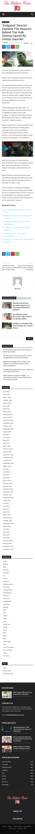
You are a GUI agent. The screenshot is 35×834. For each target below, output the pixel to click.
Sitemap (20, 828)
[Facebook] (4, 47)
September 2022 (8, 463)
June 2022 (6, 472)
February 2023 (7, 449)
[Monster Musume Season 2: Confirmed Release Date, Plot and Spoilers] (7, 739)
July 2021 (6, 503)
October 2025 (7, 400)
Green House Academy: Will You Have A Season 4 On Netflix (25, 267)
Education (6, 587)
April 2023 (6, 443)
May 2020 (6, 535)
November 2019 (8, 549)
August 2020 (7, 526)
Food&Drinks (7, 601)
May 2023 (6, 440)
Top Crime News (8, 647)
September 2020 (8, 523)
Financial (6, 598)
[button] (3, 14)
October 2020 (7, 520)
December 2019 (8, 546)
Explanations (7, 593)
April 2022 (6, 477)
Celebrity (6, 581)
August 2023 (7, 432)
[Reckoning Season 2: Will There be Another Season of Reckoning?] (7, 729)
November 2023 (8, 423)
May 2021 (6, 509)
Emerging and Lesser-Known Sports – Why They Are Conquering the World (18, 370)
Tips (4, 644)
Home (3, 19)
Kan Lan (6, 42)
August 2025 (7, 403)
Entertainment (8, 590)
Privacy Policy (27, 826)
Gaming (5, 607)
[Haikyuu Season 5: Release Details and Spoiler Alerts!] (7, 749)
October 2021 (7, 495)
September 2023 (8, 429)
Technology (6, 641)
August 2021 (7, 500)
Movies (5, 627)
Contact (10, 826)
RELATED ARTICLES (9, 298)
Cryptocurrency (8, 584)
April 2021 (6, 512)
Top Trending (10, 19)
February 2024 (7, 414)
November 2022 (8, 457)
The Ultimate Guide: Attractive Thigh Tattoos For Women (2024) (22, 316)
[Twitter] (8, 47)
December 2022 (8, 455)
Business (6, 570)
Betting (5, 564)
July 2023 (6, 434)
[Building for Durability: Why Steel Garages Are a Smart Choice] (7, 325)
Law (4, 621)
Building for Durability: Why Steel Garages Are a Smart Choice (23, 326)
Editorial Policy (18, 826)
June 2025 (6, 406)
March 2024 (7, 412)
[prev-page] (3, 333)
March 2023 (7, 446)
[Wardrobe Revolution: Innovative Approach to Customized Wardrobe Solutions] (7, 305)
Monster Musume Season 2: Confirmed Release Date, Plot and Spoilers (22, 739)
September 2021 (8, 498)
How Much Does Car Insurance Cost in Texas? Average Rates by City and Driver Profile (17, 356)
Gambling (6, 604)
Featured (6, 596)
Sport (5, 636)
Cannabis (6, 573)
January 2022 (7, 486)
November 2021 (8, 492)
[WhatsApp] (17, 47)
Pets (4, 633)
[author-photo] (17, 286)
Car (4, 575)
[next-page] (6, 333)
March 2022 (7, 480)
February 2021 (7, 518)
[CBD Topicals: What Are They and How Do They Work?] (7, 694)
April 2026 (6, 394)
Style (4, 639)
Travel (5, 653)
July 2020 (6, 529)
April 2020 (6, 538)
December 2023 (8, 420)
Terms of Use (12, 828)
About (4, 826)
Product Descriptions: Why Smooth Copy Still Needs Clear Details (17, 351)
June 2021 (6, 506)
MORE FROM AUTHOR (24, 298)
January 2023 (7, 452)
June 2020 (6, 532)
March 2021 (7, 515)
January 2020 (7, 543)
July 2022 (6, 469)
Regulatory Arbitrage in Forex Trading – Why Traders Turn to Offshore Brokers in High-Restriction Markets (16, 363)
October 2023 (7, 426)
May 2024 (6, 409)
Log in (5, 668)
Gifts (4, 610)
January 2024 (7, 417)
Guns (5, 613)
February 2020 (7, 541)
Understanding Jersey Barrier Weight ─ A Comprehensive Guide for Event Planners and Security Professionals (17, 377)
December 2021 (8, 489)
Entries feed (7, 671)
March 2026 (7, 397)
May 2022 (6, 475)
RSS (25, 828)
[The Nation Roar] (17, 6)
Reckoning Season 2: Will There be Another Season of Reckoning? (22, 729)
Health (5, 616)
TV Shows (6, 656)
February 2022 (7, 483)
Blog (4, 567)
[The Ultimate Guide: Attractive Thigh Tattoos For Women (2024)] (7, 316)
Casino (5, 578)
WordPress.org (8, 673)
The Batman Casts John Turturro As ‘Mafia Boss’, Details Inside (9, 267)
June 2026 (6, 391)
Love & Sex (6, 624)
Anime (5, 561)
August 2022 (7, 466)
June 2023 (6, 437)
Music (5, 630)
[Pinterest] (13, 47)
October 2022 (7, 460)
